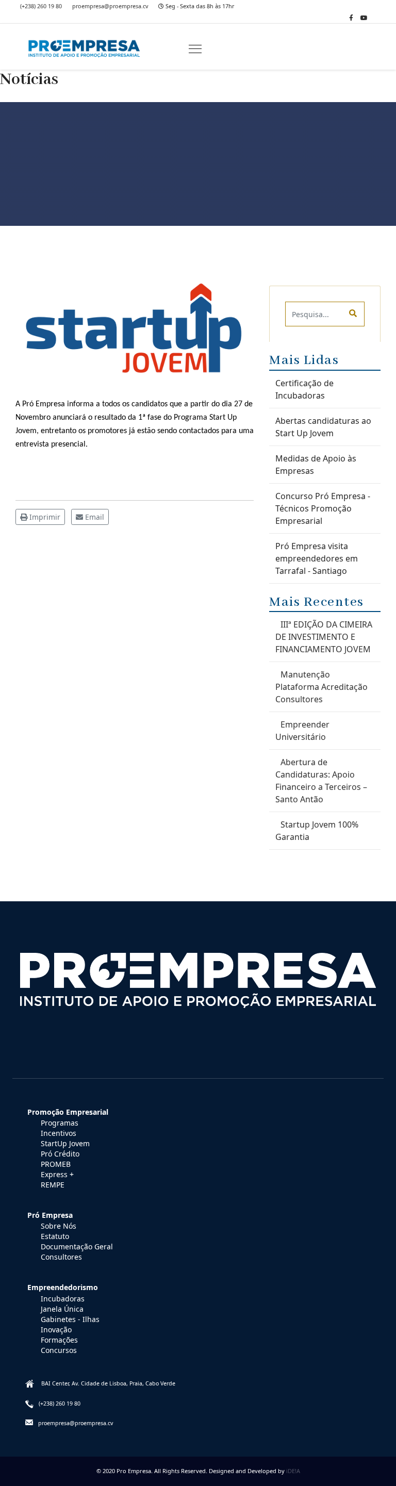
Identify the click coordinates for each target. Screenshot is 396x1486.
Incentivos (58, 1133)
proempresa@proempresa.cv (110, 6)
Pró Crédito (60, 1154)
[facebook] (351, 17)
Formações (59, 1340)
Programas (59, 1123)
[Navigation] (195, 49)
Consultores (61, 1257)
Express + (57, 1174)
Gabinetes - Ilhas (70, 1319)
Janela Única (62, 1309)
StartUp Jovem (65, 1143)
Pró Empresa (50, 1215)
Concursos (59, 1350)
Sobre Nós (58, 1226)
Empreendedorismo (62, 1287)
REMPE (52, 1185)
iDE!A (293, 1471)
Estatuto (55, 1236)
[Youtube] (364, 17)
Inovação (56, 1329)
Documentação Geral (77, 1246)
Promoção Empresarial (67, 1112)
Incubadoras (63, 1298)
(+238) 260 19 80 (41, 6)
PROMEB (56, 1164)
